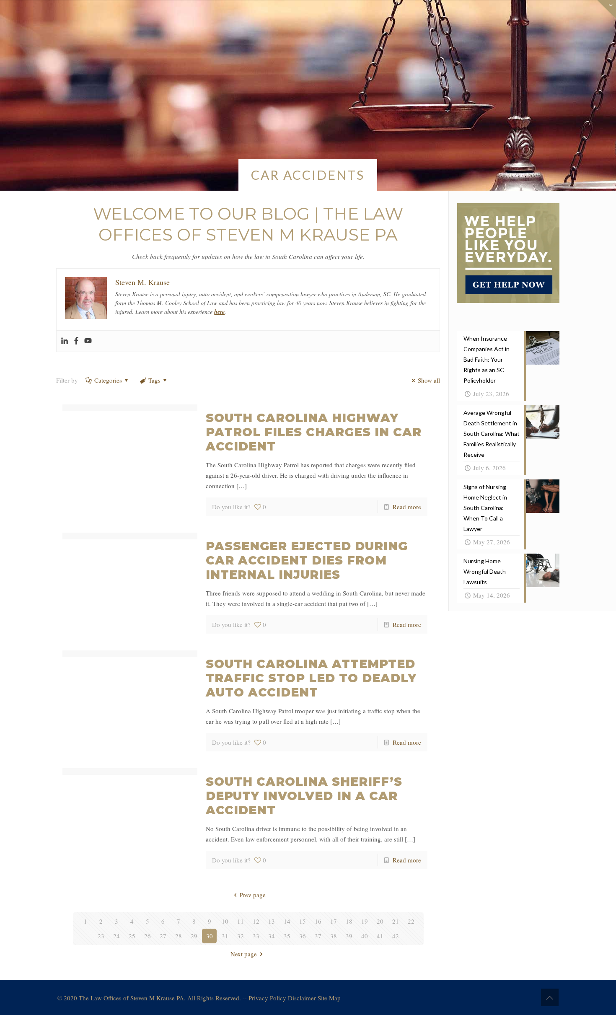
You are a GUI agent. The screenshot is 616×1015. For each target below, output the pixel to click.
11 (240, 921)
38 (333, 936)
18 (349, 921)
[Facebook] (76, 341)
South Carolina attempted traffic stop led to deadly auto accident (311, 678)
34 (271, 936)
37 (318, 936)
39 (349, 936)
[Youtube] (88, 341)
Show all (429, 380)
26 (147, 936)
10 (225, 921)
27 (163, 936)
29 (194, 936)
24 (116, 936)
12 (256, 921)
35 (287, 936)
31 (225, 936)
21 (395, 921)
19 (364, 921)
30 (209, 936)
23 (101, 936)
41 (380, 936)
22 (411, 921)
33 (256, 936)
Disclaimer (302, 998)
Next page (243, 954)
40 (364, 936)
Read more (407, 506)
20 (380, 921)
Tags (154, 380)
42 (395, 936)
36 (302, 936)
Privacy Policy (267, 998)
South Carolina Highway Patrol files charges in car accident (314, 432)
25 (132, 936)
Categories (108, 380)
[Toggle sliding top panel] (508, 300)
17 (333, 921)
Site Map (329, 998)
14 (287, 921)
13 (271, 921)
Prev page (253, 895)
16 (318, 921)
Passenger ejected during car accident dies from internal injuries (307, 560)
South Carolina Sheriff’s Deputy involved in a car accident (304, 795)
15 (302, 921)
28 (178, 936)
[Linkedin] (64, 341)
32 (240, 936)
